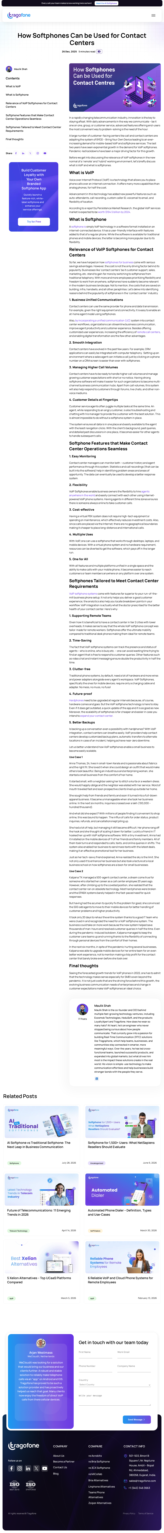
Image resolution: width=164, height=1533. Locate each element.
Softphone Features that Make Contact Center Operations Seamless (30, 117)
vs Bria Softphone (99, 1461)
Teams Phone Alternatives (96, 1495)
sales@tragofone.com (142, 1481)
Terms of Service (145, 1513)
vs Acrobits (95, 1455)
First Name (85, 1352)
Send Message (135, 1419)
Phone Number (87, 1365)
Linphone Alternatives (101, 1486)
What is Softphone (17, 94)
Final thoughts (15, 139)
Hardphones (76, 700)
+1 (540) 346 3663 (139, 1488)
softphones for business (119, 262)
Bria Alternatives (98, 1480)
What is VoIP (13, 86)
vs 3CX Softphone (99, 1468)
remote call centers (148, 332)
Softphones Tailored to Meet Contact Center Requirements (33, 128)
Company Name (126, 1365)
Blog (56, 1473)
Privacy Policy (129, 1513)
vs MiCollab (95, 1474)
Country (83, 1379)
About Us (58, 1455)
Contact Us (60, 1467)
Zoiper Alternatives (99, 1503)
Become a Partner (63, 1461)
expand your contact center (96, 715)
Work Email (123, 1352)
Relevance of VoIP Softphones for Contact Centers (31, 104)
